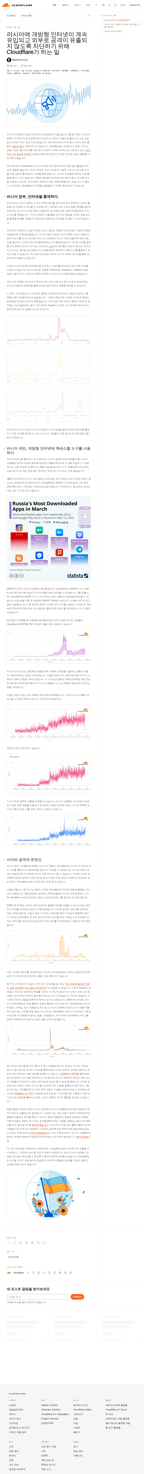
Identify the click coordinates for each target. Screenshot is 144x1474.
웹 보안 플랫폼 (113, 1427)
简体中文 (26, 73)
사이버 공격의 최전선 (113, 31)
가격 (88, 5)
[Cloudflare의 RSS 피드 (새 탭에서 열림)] (28, 1273)
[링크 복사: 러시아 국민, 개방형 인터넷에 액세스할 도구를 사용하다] (5, 448)
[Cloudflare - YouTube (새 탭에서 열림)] (44, 1273)
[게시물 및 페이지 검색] (115, 5)
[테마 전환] (110, 5)
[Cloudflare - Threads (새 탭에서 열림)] (65, 1273)
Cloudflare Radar (82, 1409)
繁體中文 (17, 73)
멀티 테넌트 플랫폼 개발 (118, 1423)
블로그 (76, 1432)
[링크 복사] (44, 1243)
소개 (11, 1446)
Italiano (85, 71)
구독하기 (77, 1296)
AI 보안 (109, 1414)
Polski (48, 73)
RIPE (74, 1073)
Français (75, 71)
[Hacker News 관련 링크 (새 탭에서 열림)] (9, 1243)
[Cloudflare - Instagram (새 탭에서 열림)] (49, 1273)
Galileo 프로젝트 (49, 1405)
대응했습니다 (21, 1093)
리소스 (77, 5)
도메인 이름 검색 (17, 1432)
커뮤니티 (77, 1455)
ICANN (64, 1073)
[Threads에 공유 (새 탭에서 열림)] (38, 1243)
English (46, 71)
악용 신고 (46, 1469)
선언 (51, 246)
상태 (75, 1418)
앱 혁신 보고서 (80, 1405)
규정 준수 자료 (48, 1446)
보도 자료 (14, 1464)
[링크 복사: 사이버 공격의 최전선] (5, 859)
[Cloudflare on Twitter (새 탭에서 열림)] (33, 1273)
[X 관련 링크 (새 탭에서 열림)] (15, 1243)
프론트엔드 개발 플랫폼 (118, 1418)
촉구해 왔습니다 (40, 1124)
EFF (31, 1093)
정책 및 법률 (26, 15)
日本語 (9, 73)
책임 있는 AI (47, 1460)
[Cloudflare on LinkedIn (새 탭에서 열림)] (38, 1273)
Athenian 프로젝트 (50, 1409)
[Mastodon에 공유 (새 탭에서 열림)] (32, 1243)
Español (65, 71)
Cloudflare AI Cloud (116, 1409)
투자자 (12, 1455)
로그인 (122, 5)
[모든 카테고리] (96, 5)
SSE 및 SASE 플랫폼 (116, 1405)
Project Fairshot (49, 1418)
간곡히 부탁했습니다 (39, 1132)
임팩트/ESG (47, 1423)
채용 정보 (14, 1451)
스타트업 (13, 1423)
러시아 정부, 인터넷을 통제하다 (117, 20)
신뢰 (43, 1451)
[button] (49, 330)
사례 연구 (78, 1414)
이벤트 (76, 1427)
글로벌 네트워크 (17, 1469)
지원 (75, 1423)
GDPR (44, 1455)
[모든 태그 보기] (89, 15)
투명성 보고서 (48, 1464)
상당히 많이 (18, 146)
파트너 (12, 1414)
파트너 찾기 (15, 1418)
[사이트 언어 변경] (103, 5)
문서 (75, 1446)
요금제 (12, 1405)
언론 (11, 1460)
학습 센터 (78, 1451)
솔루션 (65, 5)
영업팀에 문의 (135, 5)
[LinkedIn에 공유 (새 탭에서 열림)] (21, 1243)
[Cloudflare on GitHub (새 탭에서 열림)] (54, 1273)
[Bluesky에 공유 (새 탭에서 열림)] (26, 1243)
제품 (54, 5)
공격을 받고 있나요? (19, 1427)
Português (36, 73)
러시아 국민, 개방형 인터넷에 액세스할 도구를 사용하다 (122, 25)
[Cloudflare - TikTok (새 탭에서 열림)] (70, 1273)
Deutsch (55, 71)
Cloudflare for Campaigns (55, 1414)
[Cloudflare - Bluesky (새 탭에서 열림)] (60, 1273)
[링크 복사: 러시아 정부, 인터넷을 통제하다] (5, 196)
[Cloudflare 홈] (17, 5)
